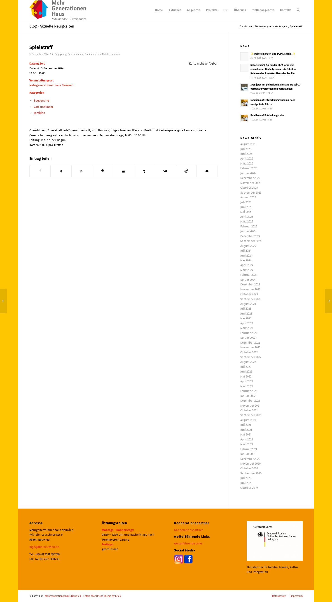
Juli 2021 (245, 424)
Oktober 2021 (249, 410)
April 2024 (246, 265)
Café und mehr (76, 54)
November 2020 (250, 463)
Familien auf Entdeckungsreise (267, 115)
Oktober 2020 (249, 468)
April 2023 (246, 323)
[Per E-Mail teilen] (207, 171)
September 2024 (251, 241)
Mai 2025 (246, 211)
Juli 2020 (245, 478)
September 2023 (250, 299)
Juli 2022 (245, 366)
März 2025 (246, 221)
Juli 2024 (245, 250)
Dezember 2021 (250, 400)
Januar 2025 (248, 231)
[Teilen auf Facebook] (40, 171)
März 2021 (246, 444)
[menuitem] (159, 10)
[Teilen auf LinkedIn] (123, 171)
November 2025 (250, 183)
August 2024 (248, 246)
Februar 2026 (248, 168)
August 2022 (248, 362)
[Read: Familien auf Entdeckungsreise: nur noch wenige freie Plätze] (244, 103)
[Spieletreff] (3, 301)
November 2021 (250, 405)
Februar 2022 (248, 391)
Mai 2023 (245, 318)
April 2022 (246, 381)
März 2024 (246, 270)
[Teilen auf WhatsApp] (82, 171)
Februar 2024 (248, 274)
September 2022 (250, 357)
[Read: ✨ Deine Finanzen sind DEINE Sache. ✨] (244, 56)
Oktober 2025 (249, 187)
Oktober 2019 (249, 487)
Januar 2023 (247, 337)
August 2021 (248, 420)
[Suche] (298, 10)
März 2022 (246, 386)
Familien (89, 54)
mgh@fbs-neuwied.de (44, 547)
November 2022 (250, 347)
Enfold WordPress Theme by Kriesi (102, 596)
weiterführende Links (188, 543)
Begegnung (60, 54)
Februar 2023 (248, 333)
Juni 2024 (246, 255)
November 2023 (250, 289)
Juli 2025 (245, 202)
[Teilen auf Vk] (165, 171)
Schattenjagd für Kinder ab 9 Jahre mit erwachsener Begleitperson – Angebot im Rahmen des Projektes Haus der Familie (273, 69)
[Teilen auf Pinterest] (102, 171)
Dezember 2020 (250, 459)
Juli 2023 (245, 308)
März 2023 (246, 328)
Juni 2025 (246, 207)
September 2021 (250, 415)
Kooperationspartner (188, 530)
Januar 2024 (248, 279)
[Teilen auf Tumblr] (144, 171)
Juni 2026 (246, 153)
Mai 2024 (246, 260)
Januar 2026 (248, 173)
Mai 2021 (245, 434)
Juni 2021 (246, 429)
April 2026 (246, 158)
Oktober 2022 (249, 352)
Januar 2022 (247, 396)
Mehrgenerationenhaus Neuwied (51, 85)
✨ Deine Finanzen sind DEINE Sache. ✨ (272, 53)
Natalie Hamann (111, 54)
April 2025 (246, 216)
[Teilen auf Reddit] (186, 171)
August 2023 (248, 304)
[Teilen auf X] (61, 171)
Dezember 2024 (250, 236)
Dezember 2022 (250, 342)
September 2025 (251, 192)
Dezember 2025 (250, 178)
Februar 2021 (248, 449)
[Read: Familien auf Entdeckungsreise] (244, 118)
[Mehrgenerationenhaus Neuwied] (57, 10)
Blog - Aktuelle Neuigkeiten (51, 26)
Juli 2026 (245, 149)
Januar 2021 (247, 454)
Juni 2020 (246, 483)
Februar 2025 (248, 226)
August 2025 (248, 197)
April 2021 (246, 439)
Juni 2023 (246, 313)
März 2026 (246, 163)
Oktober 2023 (249, 294)
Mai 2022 (245, 376)
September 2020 (251, 473)
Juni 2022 (246, 371)
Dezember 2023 (250, 284)
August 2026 (248, 144)
